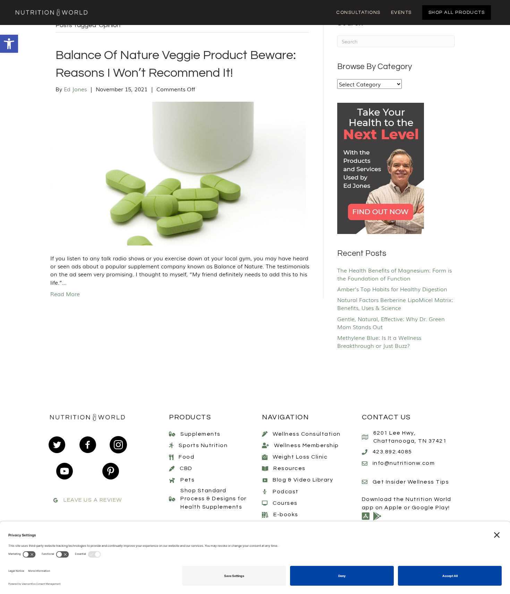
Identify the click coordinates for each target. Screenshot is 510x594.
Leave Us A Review (92, 500)
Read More (65, 294)
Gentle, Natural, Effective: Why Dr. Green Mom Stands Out (391, 323)
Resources (289, 468)
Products (190, 417)
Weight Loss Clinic (300, 457)
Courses (285, 503)
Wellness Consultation (307, 434)
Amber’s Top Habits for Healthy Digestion (392, 289)
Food (186, 457)
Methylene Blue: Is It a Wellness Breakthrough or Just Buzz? (379, 341)
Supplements (200, 434)
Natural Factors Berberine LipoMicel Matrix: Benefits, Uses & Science (395, 303)
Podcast (286, 491)
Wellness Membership (306, 445)
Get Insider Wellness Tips (411, 482)
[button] (9, 44)
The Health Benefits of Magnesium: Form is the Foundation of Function (394, 274)
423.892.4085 (392, 451)
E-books (285, 514)
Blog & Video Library (303, 480)
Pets (187, 480)
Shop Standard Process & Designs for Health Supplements (213, 498)
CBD (186, 468)
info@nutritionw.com (404, 463)
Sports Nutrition (203, 445)
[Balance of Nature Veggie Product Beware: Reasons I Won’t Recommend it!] (178, 172)
